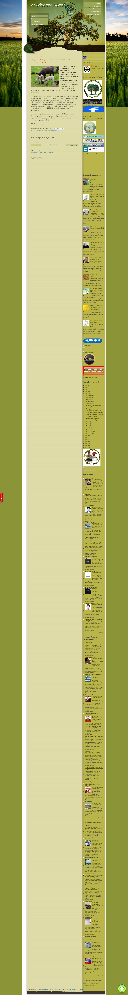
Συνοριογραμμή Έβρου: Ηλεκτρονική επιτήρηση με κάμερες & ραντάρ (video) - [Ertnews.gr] (93, 545)
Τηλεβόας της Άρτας (90, 522)
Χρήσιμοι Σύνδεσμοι (37, 24)
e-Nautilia (87, 825)
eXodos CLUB (88, 917)
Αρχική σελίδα (53, 144)
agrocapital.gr (88, 642)
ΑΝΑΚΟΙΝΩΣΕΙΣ (52, 131)
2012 (86, 441)
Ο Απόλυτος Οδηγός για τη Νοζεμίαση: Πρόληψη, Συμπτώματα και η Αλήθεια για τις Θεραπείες (97, 661)
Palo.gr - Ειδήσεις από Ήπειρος (93, 542)
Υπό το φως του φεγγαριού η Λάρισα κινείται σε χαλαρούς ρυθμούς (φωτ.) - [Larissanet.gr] (94, 739)
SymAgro (87, 751)
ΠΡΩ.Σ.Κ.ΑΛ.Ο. (89, 694)
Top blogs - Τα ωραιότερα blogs (93, 875)
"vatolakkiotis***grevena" (91, 857)
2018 (86, 389)
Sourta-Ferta (88, 839)
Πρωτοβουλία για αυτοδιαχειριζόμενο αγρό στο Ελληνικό (93, 784)
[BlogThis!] (58, 129)
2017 (86, 391)
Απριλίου (88, 427)
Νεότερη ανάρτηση (35, 145)
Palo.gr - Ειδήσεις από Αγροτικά (94, 736)
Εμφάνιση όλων (101, 632)
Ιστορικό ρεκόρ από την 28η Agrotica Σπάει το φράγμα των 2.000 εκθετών (97, 244)
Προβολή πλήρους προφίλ (97, 68)
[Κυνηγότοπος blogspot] (93, 111)
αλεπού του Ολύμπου (91, 957)
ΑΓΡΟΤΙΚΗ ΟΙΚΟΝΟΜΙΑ (42, 131)
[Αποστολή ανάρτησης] (53, 128)
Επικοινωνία (97, 9)
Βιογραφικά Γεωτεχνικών (93, 14)
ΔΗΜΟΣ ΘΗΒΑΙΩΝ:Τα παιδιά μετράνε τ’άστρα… (97, 904)
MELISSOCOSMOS (90, 657)
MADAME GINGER (89, 876)
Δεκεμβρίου (89, 395)
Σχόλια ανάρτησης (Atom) (45, 151)
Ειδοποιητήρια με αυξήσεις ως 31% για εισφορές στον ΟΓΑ (97, 228)
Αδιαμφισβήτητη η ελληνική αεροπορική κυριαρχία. (96, 944)
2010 (86, 445)
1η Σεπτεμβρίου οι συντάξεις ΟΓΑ (94, 412)
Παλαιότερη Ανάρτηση (72, 145)
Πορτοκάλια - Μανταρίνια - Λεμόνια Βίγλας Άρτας (96, 590)
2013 (86, 439)
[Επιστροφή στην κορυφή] (122, 989)
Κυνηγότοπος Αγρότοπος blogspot (90, 105)
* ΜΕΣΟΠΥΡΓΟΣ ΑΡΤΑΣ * (91, 603)
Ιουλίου (88, 422)
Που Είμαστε (97, 6)
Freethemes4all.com (71, 989)
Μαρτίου (88, 429)
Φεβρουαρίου (89, 431)
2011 (86, 443)
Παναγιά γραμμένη (89, 622)
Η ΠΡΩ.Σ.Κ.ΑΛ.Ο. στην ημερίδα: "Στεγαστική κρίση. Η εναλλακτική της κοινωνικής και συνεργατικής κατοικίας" (97, 699)
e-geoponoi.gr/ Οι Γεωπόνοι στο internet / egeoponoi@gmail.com (94, 767)
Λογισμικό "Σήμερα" (91, 985)
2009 (86, 447)
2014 (86, 437)
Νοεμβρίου (89, 397)
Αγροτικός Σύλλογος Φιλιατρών (93, 674)
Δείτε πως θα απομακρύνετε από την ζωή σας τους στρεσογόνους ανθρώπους (97, 921)
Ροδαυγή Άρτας (89, 478)
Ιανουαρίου (89, 433)
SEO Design (80, 989)
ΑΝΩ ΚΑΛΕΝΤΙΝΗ (89, 506)
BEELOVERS (88, 802)
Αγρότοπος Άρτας (48, 5)
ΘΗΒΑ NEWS (88, 901)
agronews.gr (39, 124)
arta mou (87, 494)
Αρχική (33, 16)
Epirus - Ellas (88, 941)
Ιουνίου (88, 424)
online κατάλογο (87, 377)
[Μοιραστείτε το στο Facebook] (61, 129)
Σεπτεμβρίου (89, 401)
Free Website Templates (60, 989)
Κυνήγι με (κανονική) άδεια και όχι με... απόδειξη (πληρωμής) (97, 574)
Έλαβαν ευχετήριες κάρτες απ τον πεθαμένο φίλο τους (97, 509)
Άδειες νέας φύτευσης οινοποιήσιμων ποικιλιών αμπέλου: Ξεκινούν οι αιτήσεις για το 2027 (93, 645)
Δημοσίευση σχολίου (36, 142)
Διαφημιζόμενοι (96, 11)
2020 (86, 385)
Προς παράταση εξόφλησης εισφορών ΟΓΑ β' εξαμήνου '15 (97, 196)
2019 (86, 387)
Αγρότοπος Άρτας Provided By (47, 989)
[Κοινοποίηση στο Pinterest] (63, 129)
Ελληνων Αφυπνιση (90, 936)
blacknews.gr (88, 887)
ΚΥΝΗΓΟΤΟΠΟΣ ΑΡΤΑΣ (91, 571)
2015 (86, 435)
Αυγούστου (89, 403)
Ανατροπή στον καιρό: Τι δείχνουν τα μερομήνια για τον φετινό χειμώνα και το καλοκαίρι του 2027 (97, 862)
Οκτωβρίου (89, 399)
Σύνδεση (98, 3)
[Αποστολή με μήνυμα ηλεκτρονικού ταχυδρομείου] (56, 129)
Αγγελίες (33, 18)
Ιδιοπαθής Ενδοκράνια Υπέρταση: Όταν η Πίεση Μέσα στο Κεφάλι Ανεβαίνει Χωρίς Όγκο (93, 890)
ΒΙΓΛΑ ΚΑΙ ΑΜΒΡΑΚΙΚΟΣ (91, 587)
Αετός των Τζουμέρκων (91, 556)
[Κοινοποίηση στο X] (59, 129)
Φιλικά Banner (35, 21)
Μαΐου (88, 426)
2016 (86, 393)
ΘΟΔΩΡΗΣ (96, 66)
